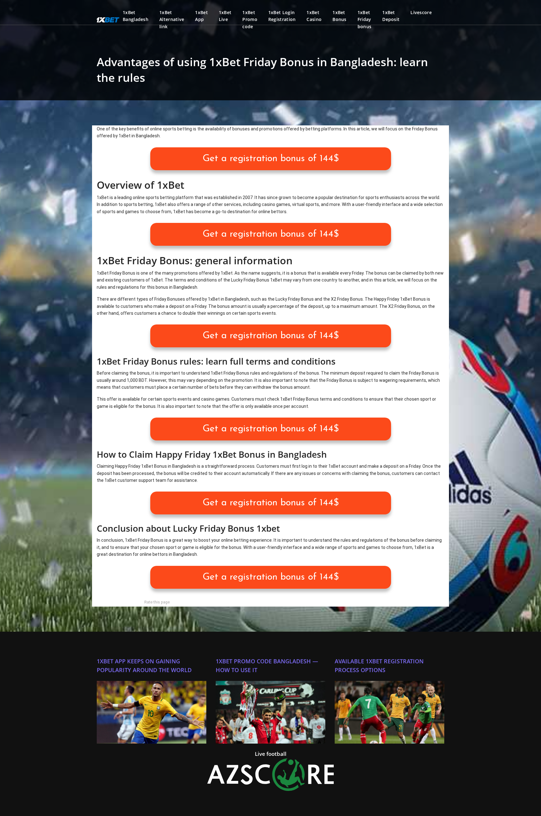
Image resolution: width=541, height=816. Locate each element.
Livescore (421, 12)
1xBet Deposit (390, 15)
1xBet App (201, 15)
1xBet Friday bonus (365, 19)
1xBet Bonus (339, 15)
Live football (270, 753)
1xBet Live (225, 15)
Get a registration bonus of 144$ (271, 159)
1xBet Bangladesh (135, 15)
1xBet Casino (314, 15)
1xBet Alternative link (171, 19)
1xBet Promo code (249, 19)
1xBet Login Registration (282, 15)
